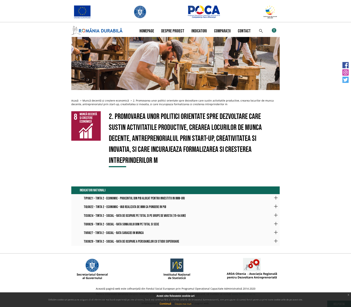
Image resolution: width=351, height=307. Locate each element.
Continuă (165, 303)
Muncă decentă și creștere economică (105, 100)
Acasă (74, 100)
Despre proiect (172, 31)
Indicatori (199, 31)
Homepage (146, 31)
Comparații (222, 31)
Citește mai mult (183, 303)
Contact (244, 31)
